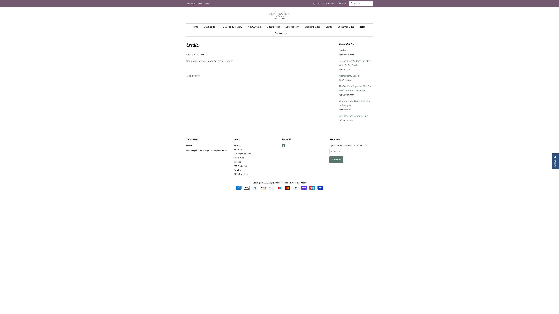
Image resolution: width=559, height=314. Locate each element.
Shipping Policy (241, 174)
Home (195, 26)
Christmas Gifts (346, 26)
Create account (328, 3)
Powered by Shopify (297, 182)
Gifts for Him (292, 26)
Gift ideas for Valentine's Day (353, 115)
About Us (238, 149)
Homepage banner (195, 61)
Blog (362, 26)
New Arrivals (254, 26)
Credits (229, 61)
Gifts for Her (273, 26)
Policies (237, 161)
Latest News (192, 139)
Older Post (194, 75)
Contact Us (281, 33)
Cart (344, 3)
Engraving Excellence (278, 182)
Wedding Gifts (312, 26)
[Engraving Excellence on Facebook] (283, 146)
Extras (329, 26)
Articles (237, 170)
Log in (314, 3)
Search (237, 145)
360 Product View (232, 26)
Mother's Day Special (349, 75)
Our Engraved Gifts (242, 153)
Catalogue (210, 26)
